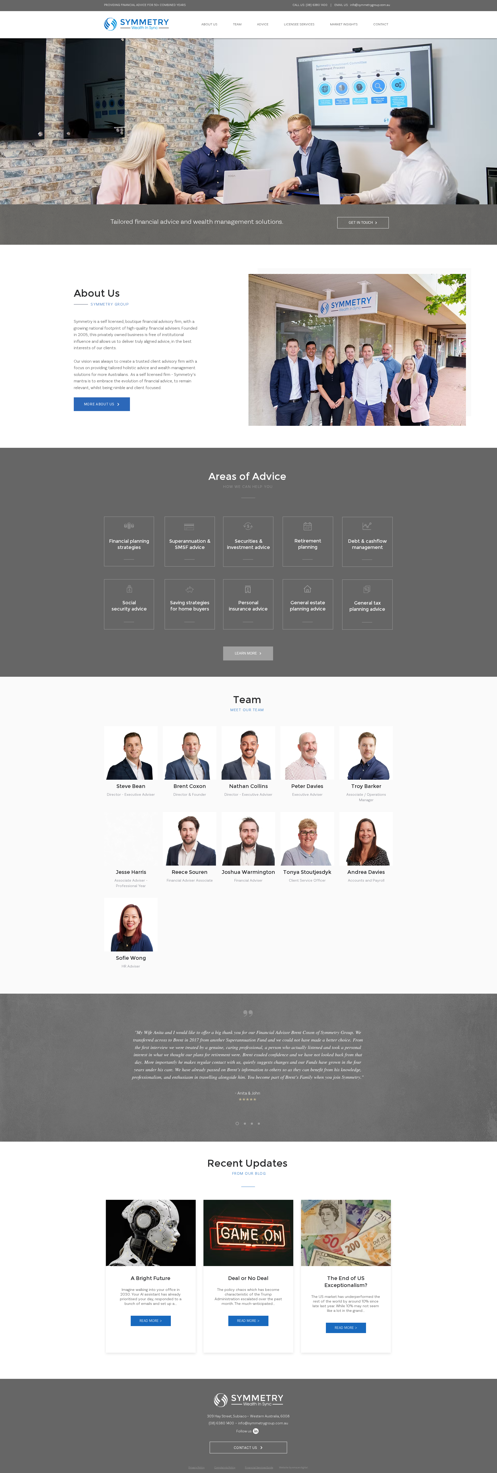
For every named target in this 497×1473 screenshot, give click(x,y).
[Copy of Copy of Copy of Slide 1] (252, 1123)
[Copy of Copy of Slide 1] (259, 1123)
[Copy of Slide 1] (245, 1123)
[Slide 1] (237, 1123)
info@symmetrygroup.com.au (370, 4)
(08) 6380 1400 (316, 4)
